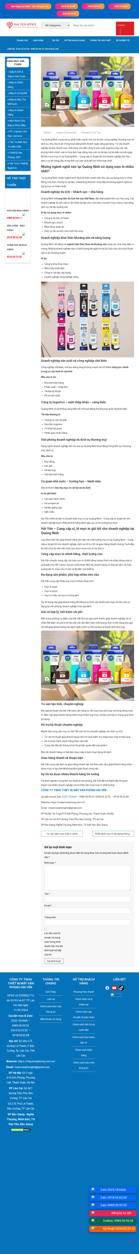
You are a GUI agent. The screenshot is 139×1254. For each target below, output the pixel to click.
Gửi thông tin (55, 658)
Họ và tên (44, 602)
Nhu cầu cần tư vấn (49, 623)
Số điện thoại (46, 612)
